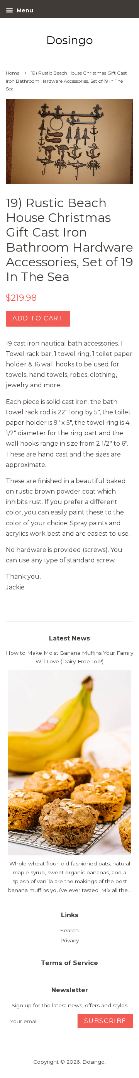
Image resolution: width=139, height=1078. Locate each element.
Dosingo (93, 1062)
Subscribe (105, 1021)
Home (12, 73)
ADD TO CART (38, 318)
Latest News (69, 638)
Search (69, 930)
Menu (24, 10)
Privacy (69, 940)
